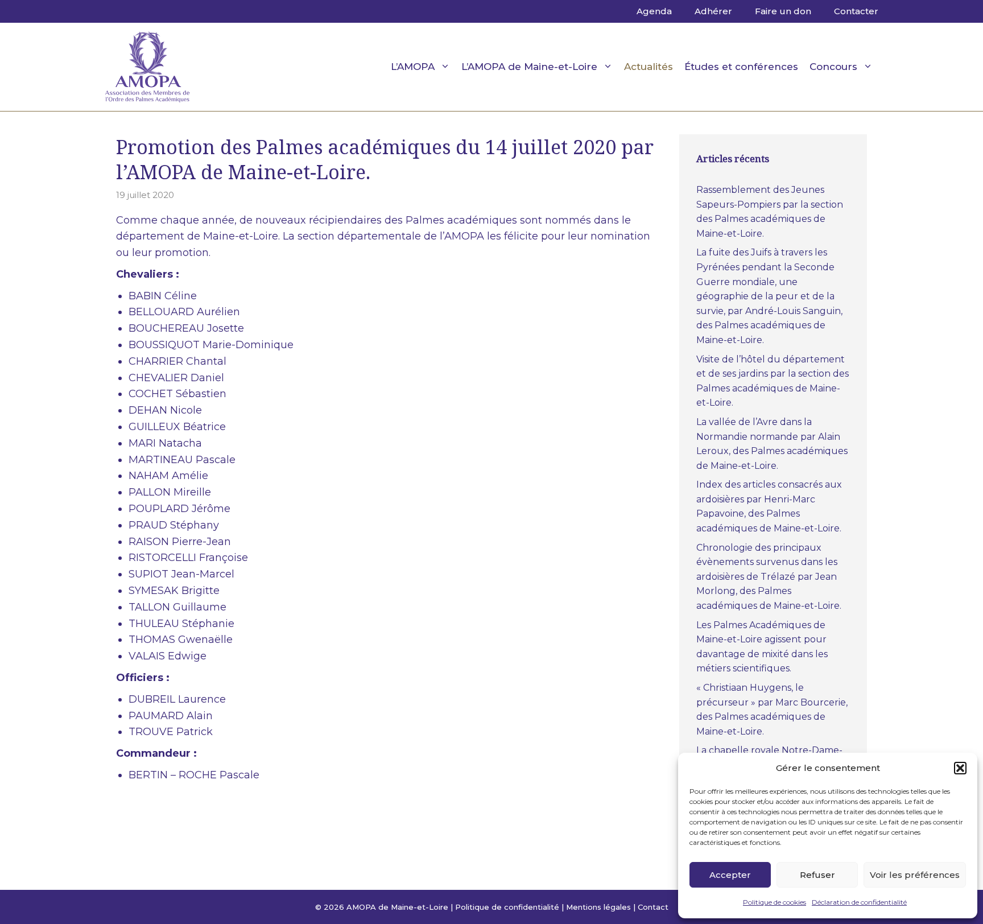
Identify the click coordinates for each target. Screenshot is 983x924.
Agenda (654, 11)
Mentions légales (598, 906)
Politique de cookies (774, 902)
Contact (653, 906)
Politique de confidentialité (507, 906)
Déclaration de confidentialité (859, 902)
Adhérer (713, 11)
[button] (960, 768)
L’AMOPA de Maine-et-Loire (529, 66)
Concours (833, 66)
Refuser (817, 874)
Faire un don (783, 11)
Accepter (730, 874)
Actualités (648, 66)
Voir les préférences (915, 874)
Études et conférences (741, 66)
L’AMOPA (413, 66)
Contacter (856, 11)
